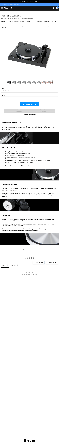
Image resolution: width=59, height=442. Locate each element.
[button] (51, 55)
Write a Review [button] (52, 262)
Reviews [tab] (4, 265)
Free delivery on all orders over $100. (10, 4)
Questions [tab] (13, 265)
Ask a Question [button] (39, 262)
